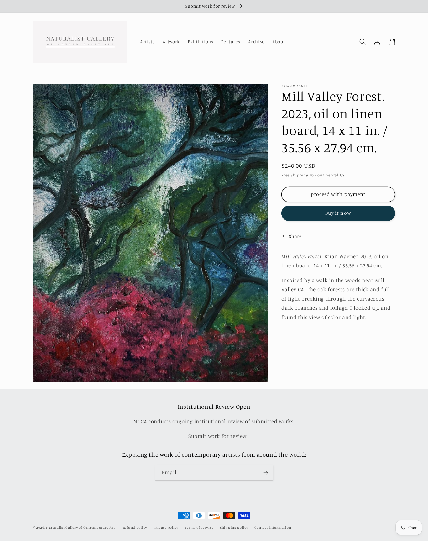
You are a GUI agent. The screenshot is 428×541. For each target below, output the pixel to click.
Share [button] (295, 236)
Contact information (272, 527)
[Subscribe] (265, 472)
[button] (363, 42)
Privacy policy (166, 527)
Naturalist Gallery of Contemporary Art (80, 527)
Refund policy (135, 527)
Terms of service (199, 527)
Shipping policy (234, 527)
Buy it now (338, 213)
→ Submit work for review (214, 436)
